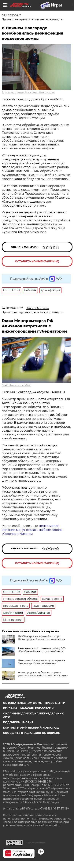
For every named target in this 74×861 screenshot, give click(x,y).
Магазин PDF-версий (37, 708)
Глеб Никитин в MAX (16, 385)
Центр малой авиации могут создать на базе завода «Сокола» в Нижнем (41, 662)
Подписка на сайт (18, 722)
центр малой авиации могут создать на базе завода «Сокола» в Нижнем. (32, 530)
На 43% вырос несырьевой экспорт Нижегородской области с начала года (41, 638)
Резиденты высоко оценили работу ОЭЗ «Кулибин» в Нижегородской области (42, 650)
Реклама (10, 708)
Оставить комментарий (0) (37, 261)
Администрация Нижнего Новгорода (28, 92)
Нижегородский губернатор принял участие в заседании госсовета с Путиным (43, 674)
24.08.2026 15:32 (12, 308)
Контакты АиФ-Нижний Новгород (31, 727)
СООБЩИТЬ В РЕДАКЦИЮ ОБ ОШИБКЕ (31, 733)
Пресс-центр (55, 703)
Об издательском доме (22, 703)
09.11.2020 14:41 (11, 15)
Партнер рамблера (36, 842)
